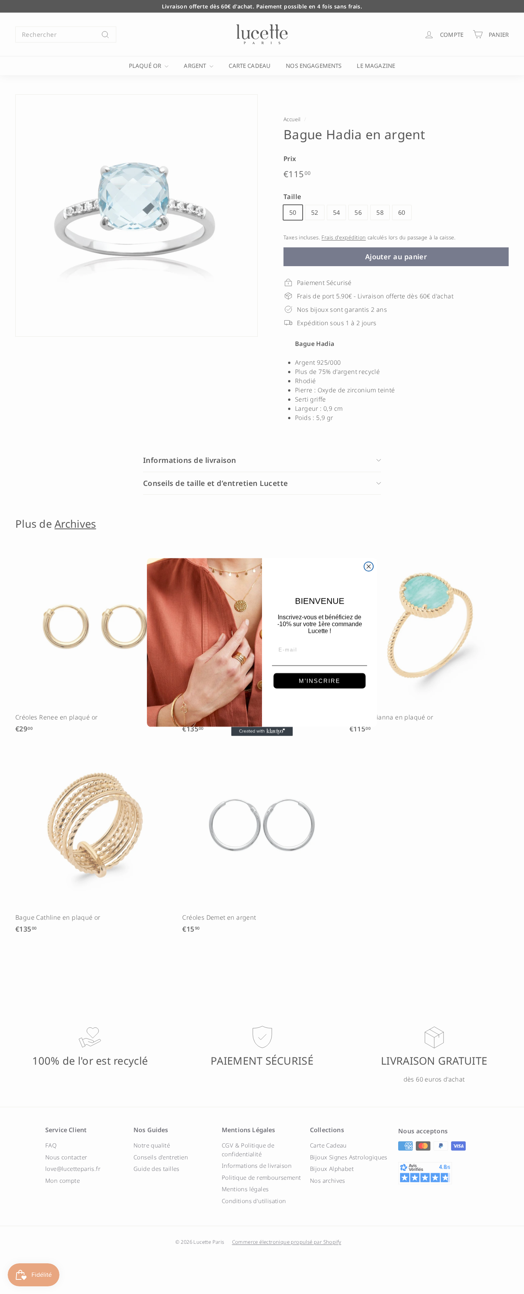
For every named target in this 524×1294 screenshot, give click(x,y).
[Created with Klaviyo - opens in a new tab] (262, 731)
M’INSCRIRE (319, 681)
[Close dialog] (368, 566)
